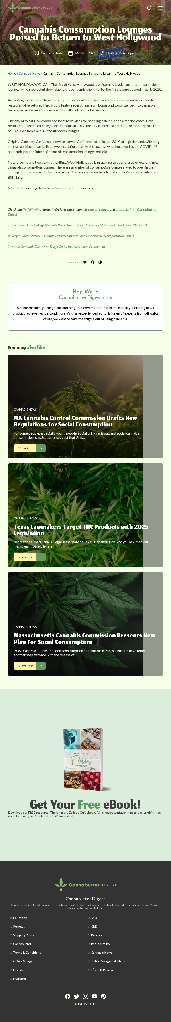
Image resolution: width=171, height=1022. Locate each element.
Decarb (18, 970)
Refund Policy (100, 944)
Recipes (96, 935)
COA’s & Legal (23, 961)
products (122, 209)
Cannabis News (29, 73)
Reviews (19, 926)
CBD (94, 926)
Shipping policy (23, 935)
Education (20, 918)
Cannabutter (22, 944)
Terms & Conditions (27, 952)
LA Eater (34, 100)
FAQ (94, 918)
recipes (103, 209)
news (92, 209)
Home (12, 73)
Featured (19, 978)
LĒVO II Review (102, 970)
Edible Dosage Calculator (108, 961)
